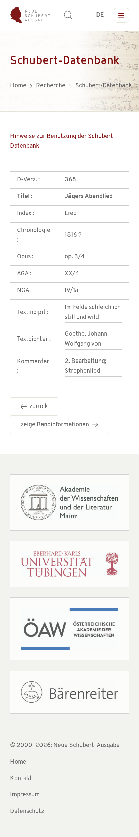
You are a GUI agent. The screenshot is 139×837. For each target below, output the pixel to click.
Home (18, 762)
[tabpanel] (69, 71)
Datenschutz (27, 812)
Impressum (25, 795)
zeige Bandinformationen (56, 425)
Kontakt (21, 779)
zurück (37, 407)
